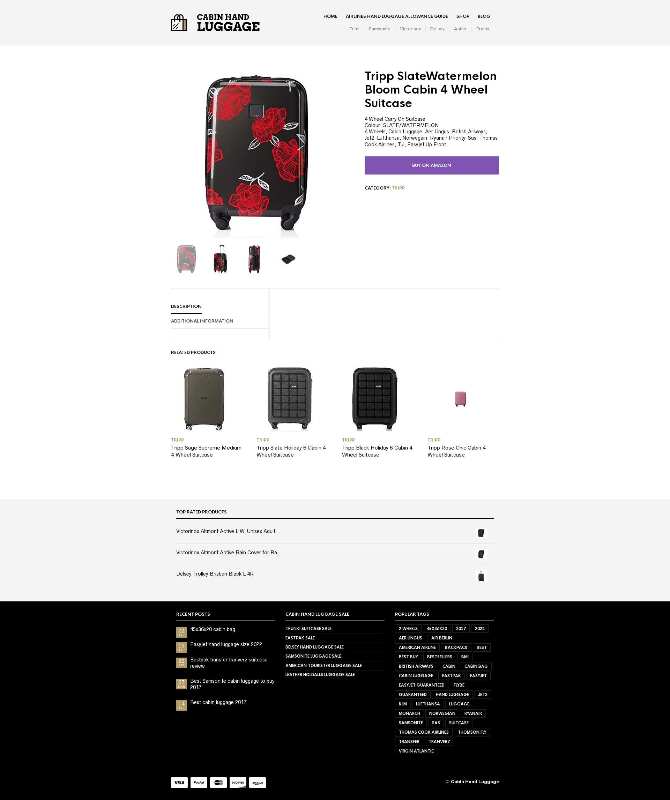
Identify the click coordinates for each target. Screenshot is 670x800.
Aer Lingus (410, 638)
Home (330, 16)
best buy (408, 656)
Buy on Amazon (431, 165)
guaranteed (413, 694)
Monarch (409, 713)
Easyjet (478, 675)
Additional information (202, 321)
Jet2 (482, 694)
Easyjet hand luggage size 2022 (226, 644)
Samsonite (379, 28)
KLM (403, 704)
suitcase (459, 722)
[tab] (220, 306)
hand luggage (452, 694)
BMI (465, 656)
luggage (459, 704)
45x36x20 (437, 628)
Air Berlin (441, 638)
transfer (409, 741)
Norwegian (442, 713)
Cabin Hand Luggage (475, 781)
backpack (456, 647)
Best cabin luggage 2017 (218, 702)
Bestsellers (439, 656)
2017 (461, 628)
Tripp (398, 188)
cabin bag (476, 666)
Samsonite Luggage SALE (313, 656)
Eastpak (451, 675)
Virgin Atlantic (416, 751)
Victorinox (410, 28)
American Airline (417, 647)
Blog (484, 16)
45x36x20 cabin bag (212, 629)
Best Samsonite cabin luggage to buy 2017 (232, 684)
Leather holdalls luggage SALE (320, 674)
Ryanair (473, 713)
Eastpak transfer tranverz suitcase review (229, 663)
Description (186, 306)
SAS (436, 722)
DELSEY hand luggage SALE (314, 647)
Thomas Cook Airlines (424, 732)
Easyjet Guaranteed (422, 685)
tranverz (439, 741)
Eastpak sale (300, 638)
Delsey (437, 28)
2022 (480, 628)
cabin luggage (416, 675)
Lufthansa (428, 704)
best (482, 647)
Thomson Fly (472, 732)
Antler (460, 28)
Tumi (354, 28)
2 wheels (408, 628)
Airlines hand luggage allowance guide (397, 16)
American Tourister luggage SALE (323, 665)
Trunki (482, 28)
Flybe (459, 685)
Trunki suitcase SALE (308, 628)
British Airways (416, 666)
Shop (462, 16)
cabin (448, 666)
